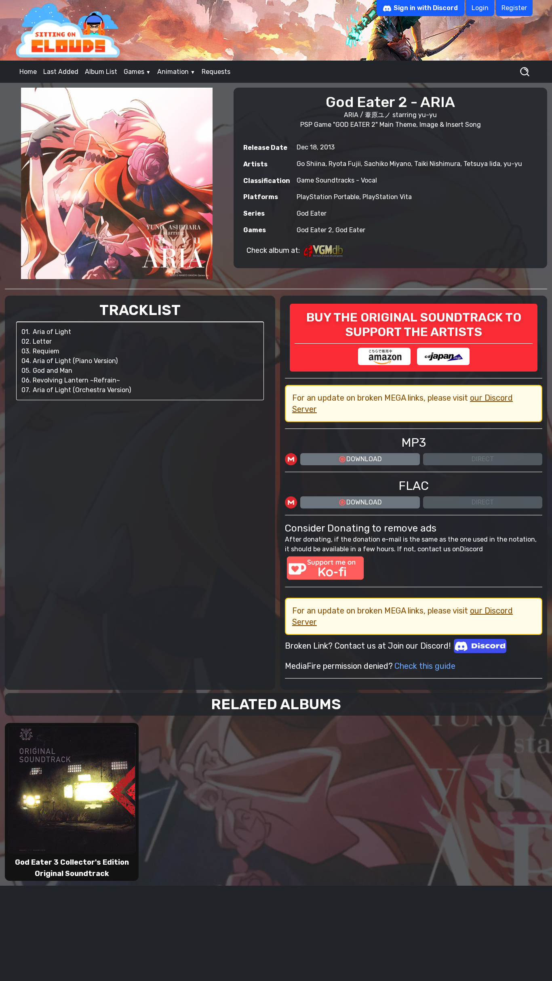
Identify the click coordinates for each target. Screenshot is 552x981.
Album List (101, 72)
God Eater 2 (314, 230)
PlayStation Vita (387, 197)
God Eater (312, 213)
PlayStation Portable (328, 197)
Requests (216, 72)
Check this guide (424, 666)
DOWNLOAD (364, 459)
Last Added (60, 72)
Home (28, 72)
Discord (471, 549)
